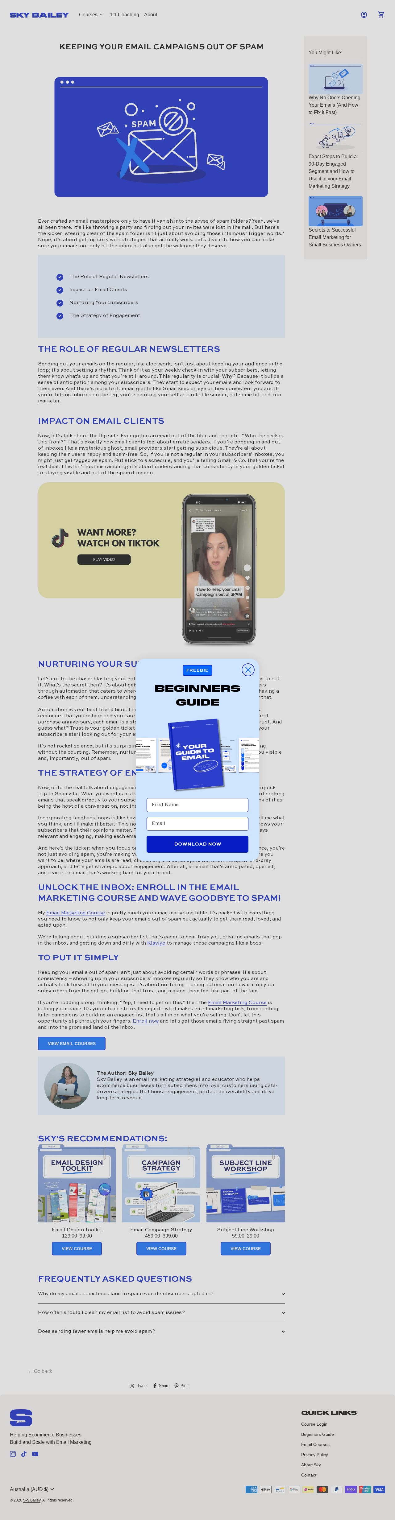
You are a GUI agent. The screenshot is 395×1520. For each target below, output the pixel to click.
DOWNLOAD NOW (197, 844)
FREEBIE (197, 670)
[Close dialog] (248, 670)
